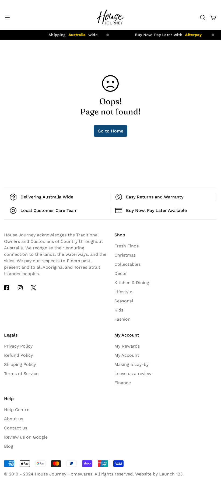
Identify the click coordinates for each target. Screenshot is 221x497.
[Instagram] (20, 287)
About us (13, 418)
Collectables (127, 264)
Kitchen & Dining (131, 282)
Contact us (15, 427)
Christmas (125, 255)
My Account (126, 355)
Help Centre (16, 409)
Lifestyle (123, 291)
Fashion (122, 319)
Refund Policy (18, 355)
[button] (202, 17)
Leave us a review (132, 373)
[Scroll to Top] (210, 447)
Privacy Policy (18, 346)
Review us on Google (26, 437)
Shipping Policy (20, 364)
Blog (8, 446)
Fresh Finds (126, 245)
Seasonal (123, 300)
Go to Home (110, 131)
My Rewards (127, 346)
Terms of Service (21, 373)
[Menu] (7, 17)
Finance (122, 382)
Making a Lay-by (131, 364)
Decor (120, 273)
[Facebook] (6, 287)
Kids (118, 310)
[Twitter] (33, 287)
